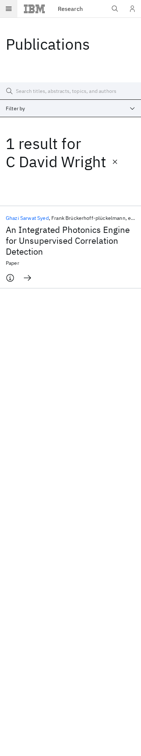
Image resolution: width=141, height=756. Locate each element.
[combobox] (70, 108)
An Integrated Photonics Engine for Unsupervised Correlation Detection (68, 240)
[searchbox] (70, 91)
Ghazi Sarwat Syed (27, 218)
